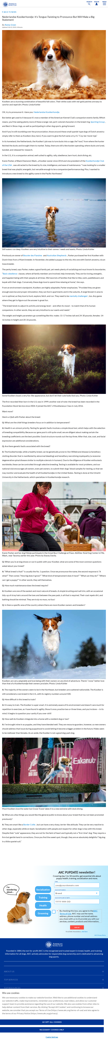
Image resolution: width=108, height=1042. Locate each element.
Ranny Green (10, 24)
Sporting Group (98, 122)
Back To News (10, 12)
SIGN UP (77, 927)
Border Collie (29, 824)
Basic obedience (10, 273)
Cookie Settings (52, 1037)
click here (85, 932)
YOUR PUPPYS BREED (60, 890)
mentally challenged (78, 296)
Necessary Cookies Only (52, 1030)
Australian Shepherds (57, 255)
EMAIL (56, 881)
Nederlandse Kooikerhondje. (47, 112)
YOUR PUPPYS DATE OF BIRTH (62, 897)
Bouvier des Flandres (32, 255)
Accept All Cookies (52, 1022)
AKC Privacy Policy (100, 935)
